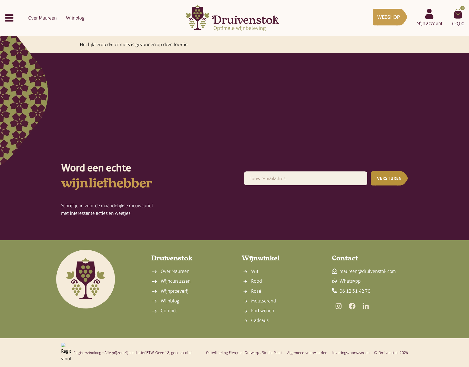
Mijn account (429, 23)
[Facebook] (352, 306)
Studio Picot (272, 352)
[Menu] (9, 18)
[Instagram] (339, 306)
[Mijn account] (429, 14)
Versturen (389, 178)
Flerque (235, 352)
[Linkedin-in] (366, 306)
